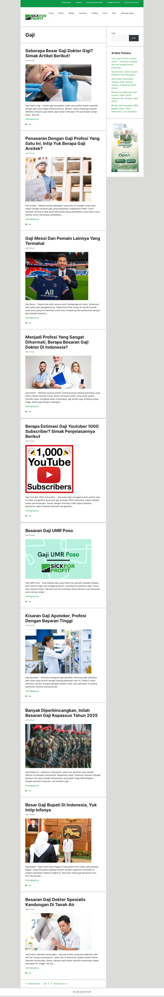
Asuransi (83, 13)
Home (51, 13)
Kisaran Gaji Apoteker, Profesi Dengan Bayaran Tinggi (55, 618)
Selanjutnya (61, 983)
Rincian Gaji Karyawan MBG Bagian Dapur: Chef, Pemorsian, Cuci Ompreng (124, 108)
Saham (71, 13)
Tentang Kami (66, 2)
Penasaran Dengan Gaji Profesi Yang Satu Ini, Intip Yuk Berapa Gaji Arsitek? (62, 143)
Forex (105, 13)
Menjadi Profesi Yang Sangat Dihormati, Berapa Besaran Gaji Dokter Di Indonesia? (57, 342)
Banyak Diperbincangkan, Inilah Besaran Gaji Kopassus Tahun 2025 (61, 713)
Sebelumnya (32, 983)
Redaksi (79, 2)
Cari (113, 33)
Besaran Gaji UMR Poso (49, 530)
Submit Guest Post (132, 2)
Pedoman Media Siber (94, 2)
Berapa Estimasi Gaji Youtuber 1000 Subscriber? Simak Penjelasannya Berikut (62, 431)
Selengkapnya (32, 119)
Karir (114, 13)
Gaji (29, 124)
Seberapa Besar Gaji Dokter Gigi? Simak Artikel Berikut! (59, 53)
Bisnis (61, 13)
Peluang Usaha (127, 13)
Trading (94, 13)
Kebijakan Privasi (114, 2)
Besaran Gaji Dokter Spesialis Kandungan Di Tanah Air (55, 902)
